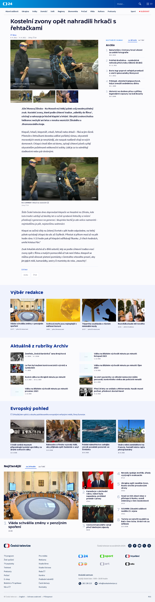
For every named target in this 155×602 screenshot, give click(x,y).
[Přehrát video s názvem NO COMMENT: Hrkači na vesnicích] (60, 179)
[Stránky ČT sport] (106, 556)
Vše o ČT (7, 587)
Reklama (42, 559)
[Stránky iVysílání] (132, 556)
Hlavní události (12, 11)
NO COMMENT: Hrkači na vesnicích (34, 203)
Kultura (101, 11)
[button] (60, 178)
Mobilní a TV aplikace (12, 583)
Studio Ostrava (45, 567)
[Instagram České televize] (130, 546)
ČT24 (35, 275)
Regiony (61, 11)
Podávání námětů (46, 579)
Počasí (84, 11)
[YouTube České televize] (139, 546)
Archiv (26, 275)
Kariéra (42, 575)
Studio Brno (44, 563)
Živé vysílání (9, 559)
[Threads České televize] (149, 546)
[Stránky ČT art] (104, 563)
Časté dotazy (44, 583)
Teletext (7, 567)
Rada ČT (42, 571)
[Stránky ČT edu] (129, 563)
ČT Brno (13, 35)
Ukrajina (25, 11)
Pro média (43, 556)
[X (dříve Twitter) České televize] (144, 546)
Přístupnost (48, 597)
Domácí (44, 11)
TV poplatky (9, 563)
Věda (92, 11)
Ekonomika (73, 11)
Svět (52, 11)
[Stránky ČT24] (83, 556)
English (22, 597)
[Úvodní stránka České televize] (17, 546)
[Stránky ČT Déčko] (82, 563)
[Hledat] (140, 4)
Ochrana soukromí (34, 597)
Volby (34, 11)
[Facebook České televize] (135, 546)
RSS (149, 597)
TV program (9, 556)
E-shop (7, 579)
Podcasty (112, 11)
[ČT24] (7, 3)
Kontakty (43, 587)
